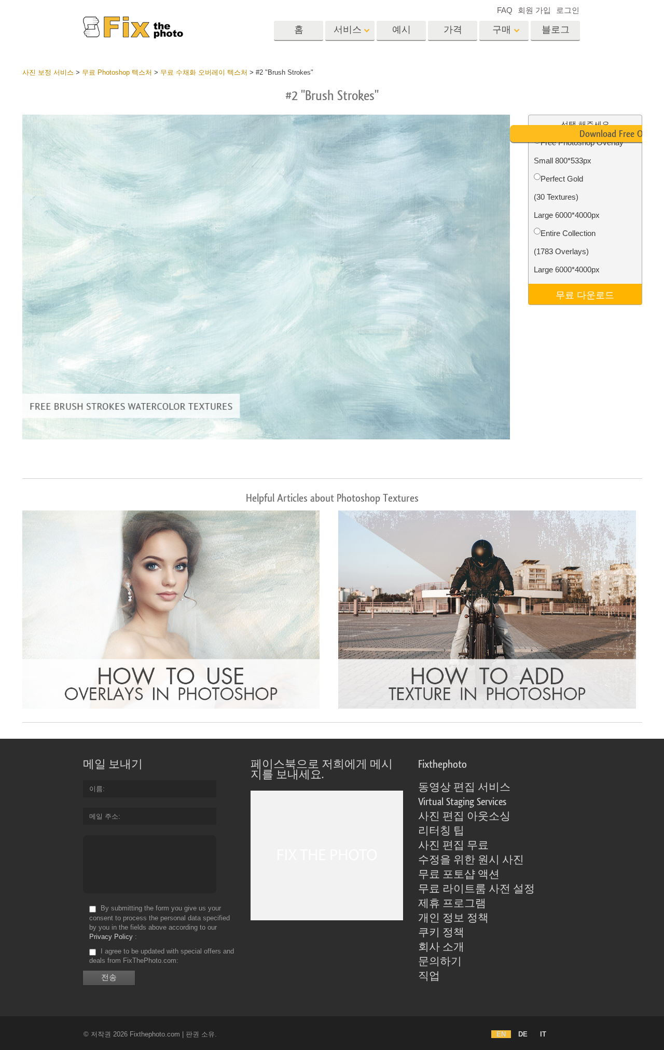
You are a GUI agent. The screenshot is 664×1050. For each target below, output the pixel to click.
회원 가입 (534, 10)
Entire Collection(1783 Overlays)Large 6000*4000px (567, 251)
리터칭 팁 (441, 831)
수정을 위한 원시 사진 (471, 860)
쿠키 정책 (441, 933)
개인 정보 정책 (453, 918)
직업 (429, 976)
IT (543, 1034)
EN (501, 1034)
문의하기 (440, 962)
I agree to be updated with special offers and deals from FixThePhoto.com (161, 955)
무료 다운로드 (585, 294)
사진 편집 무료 (453, 845)
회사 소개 (441, 947)
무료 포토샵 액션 (459, 874)
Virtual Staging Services (462, 802)
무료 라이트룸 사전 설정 (476, 889)
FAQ (505, 10)
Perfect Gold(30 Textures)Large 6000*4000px (567, 196)
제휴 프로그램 (452, 904)
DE (523, 1034)
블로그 (556, 29)
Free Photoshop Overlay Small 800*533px (579, 151)
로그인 (567, 10)
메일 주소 (103, 816)
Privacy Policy (111, 937)
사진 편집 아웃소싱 (464, 816)
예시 (401, 29)
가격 (453, 29)
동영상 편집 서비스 (464, 787)
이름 (96, 789)
